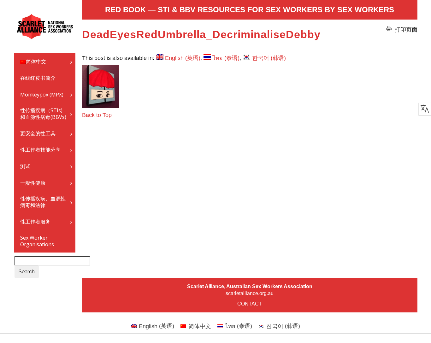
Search (27, 272)
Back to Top (97, 115)
